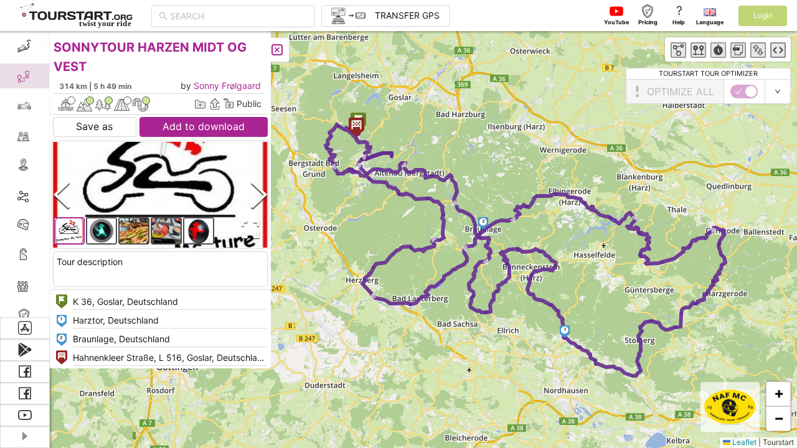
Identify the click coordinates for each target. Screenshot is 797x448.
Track (44, 195)
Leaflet (743, 442)
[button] (565, 331)
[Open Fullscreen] (247, 230)
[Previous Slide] (61, 194)
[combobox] (239, 16)
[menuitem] (24, 46)
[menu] (25, 174)
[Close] (277, 49)
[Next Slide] (259, 194)
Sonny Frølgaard (227, 85)
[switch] (744, 91)
